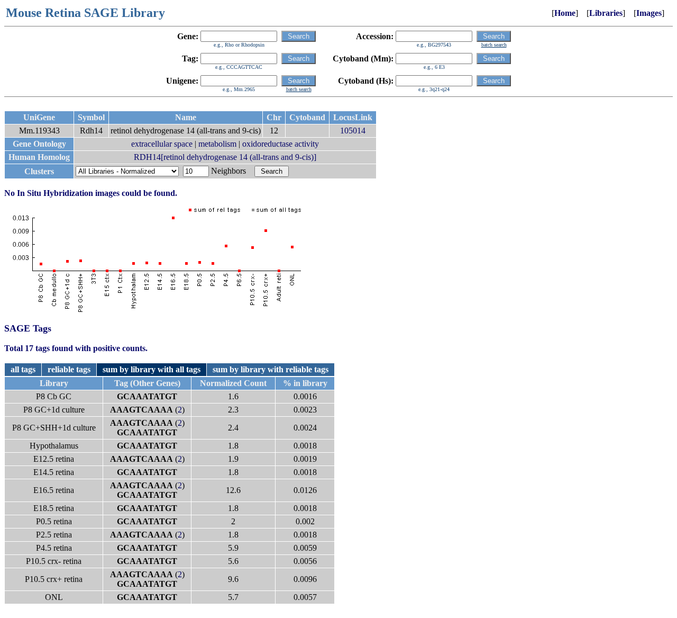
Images (649, 12)
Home (564, 12)
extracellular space (162, 143)
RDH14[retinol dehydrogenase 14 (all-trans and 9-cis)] (225, 157)
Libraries (606, 12)
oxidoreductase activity (280, 143)
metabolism (217, 143)
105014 (352, 130)
